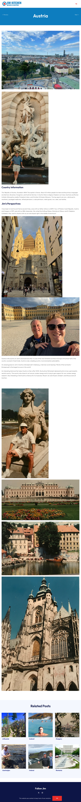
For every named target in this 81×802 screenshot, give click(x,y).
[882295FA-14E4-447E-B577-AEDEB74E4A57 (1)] (14, 745)
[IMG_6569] (40, 745)
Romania (59, 770)
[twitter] (38, 792)
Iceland (31, 739)
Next (76, 14)
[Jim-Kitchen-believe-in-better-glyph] (11, 2)
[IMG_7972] (67, 745)
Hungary (59, 739)
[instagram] (42, 792)
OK (57, 798)
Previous (6, 14)
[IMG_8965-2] (40, 713)
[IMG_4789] (67, 713)
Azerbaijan (6, 770)
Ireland (31, 770)
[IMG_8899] (14, 713)
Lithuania (5, 739)
